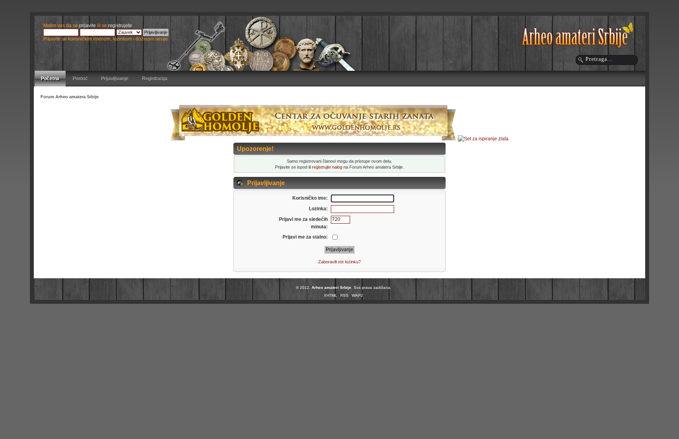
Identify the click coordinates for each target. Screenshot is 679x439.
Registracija (154, 78)
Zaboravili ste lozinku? (339, 261)
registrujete (120, 25)
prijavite (87, 25)
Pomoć (80, 78)
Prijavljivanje (114, 78)
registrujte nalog (327, 167)
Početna (50, 78)
